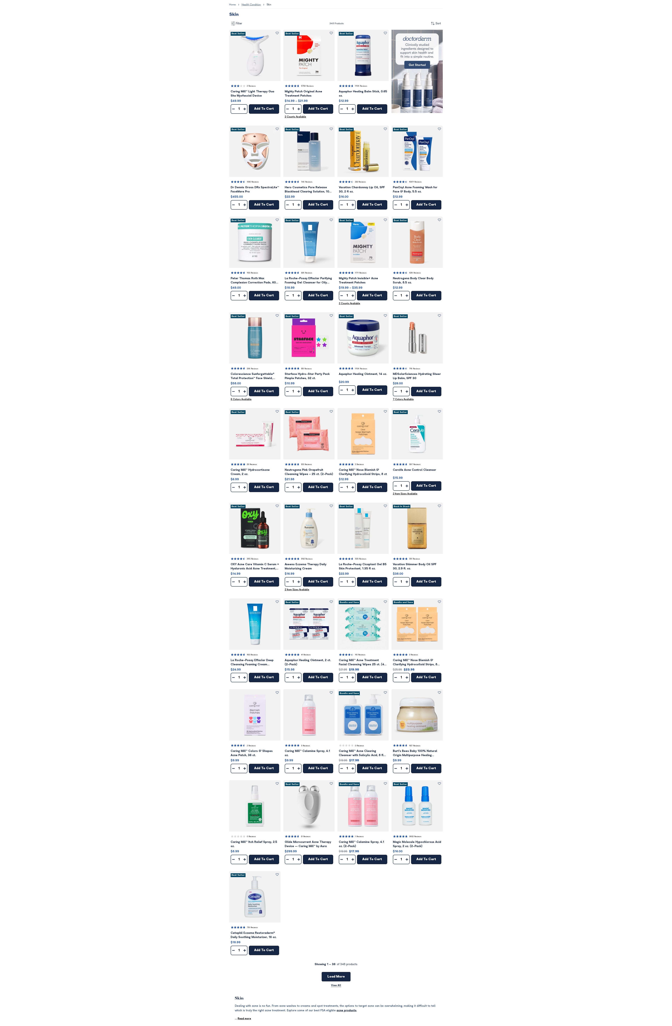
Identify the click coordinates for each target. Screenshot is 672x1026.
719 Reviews (252, 927)
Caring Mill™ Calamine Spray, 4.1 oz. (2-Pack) (361, 844)
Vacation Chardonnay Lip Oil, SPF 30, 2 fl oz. (362, 189)
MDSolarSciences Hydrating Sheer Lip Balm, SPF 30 (417, 376)
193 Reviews (252, 655)
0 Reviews (359, 746)
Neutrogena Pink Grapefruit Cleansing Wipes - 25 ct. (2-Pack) (309, 472)
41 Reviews (306, 655)
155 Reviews (252, 273)
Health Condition (251, 4)
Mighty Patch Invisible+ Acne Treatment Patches (358, 280)
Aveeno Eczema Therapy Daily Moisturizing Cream (305, 566)
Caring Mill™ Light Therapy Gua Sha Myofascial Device (252, 93)
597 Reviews (415, 464)
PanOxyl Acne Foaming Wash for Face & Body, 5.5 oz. (415, 189)
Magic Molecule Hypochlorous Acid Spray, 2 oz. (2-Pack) (417, 844)
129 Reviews (306, 369)
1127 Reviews (414, 746)
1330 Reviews (253, 182)
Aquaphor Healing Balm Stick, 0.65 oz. (363, 93)
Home (232, 4)
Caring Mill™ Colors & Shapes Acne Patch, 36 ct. (252, 753)
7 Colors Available (403, 399)
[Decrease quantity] (233, 109)
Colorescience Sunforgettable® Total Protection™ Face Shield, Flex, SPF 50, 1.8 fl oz (252, 376)
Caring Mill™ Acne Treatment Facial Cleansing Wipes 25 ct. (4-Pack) (362, 663)
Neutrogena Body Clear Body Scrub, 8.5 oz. (413, 280)
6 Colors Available (241, 399)
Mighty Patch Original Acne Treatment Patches (303, 93)
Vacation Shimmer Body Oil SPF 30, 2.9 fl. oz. (414, 566)
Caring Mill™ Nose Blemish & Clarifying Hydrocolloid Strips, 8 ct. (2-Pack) (415, 663)
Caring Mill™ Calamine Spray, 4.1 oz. (307, 753)
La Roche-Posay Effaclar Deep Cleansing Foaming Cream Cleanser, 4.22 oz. (252, 663)
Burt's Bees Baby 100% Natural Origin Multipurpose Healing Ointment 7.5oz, (415, 753)
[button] (255, 55)
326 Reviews (306, 273)
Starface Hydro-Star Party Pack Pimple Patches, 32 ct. (307, 376)
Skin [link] (269, 4)
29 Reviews (252, 464)
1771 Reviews (360, 273)
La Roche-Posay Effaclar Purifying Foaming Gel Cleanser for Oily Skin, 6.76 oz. (308, 281)
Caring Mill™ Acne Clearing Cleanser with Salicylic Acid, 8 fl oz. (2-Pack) (361, 753)
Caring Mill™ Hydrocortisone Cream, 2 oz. (250, 472)
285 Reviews (252, 559)
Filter (239, 23)
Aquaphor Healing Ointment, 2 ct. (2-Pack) (308, 662)
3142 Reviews (307, 559)
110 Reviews (360, 655)
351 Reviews (414, 559)
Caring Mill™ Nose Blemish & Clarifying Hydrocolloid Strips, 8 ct (363, 472)
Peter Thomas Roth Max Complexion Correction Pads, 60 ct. (253, 281)
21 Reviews (305, 836)
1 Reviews (359, 836)
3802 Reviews (415, 836)
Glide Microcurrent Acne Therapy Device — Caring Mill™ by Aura (308, 844)
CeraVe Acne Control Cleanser (414, 469)
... (243, 1018)
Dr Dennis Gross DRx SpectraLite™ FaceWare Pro (255, 189)
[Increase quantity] (244, 109)
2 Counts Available (295, 116)
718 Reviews (414, 369)
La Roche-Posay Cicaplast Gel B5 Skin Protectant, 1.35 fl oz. (363, 566)
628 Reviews (415, 273)
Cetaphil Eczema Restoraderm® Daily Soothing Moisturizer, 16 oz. (253, 935)
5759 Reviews (307, 86)
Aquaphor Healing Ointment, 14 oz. (363, 374)
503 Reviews (360, 559)
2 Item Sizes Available (405, 493)
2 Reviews (251, 86)
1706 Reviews (361, 86)
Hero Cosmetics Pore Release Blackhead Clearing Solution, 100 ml (308, 190)
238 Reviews (252, 369)
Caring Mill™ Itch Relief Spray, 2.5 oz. (254, 844)
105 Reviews (306, 464)
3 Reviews (305, 746)
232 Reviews (360, 182)
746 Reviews (306, 182)
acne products (346, 1010)
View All (336, 985)
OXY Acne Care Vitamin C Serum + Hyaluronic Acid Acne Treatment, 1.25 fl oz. (255, 567)
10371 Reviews (415, 182)
